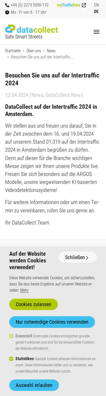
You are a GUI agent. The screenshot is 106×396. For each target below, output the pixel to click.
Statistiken (24, 358)
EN (96, 5)
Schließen (75, 257)
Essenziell (23, 335)
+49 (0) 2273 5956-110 (29, 5)
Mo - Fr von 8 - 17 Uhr (28, 12)
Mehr (24, 290)
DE (96, 11)
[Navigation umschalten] (96, 31)
